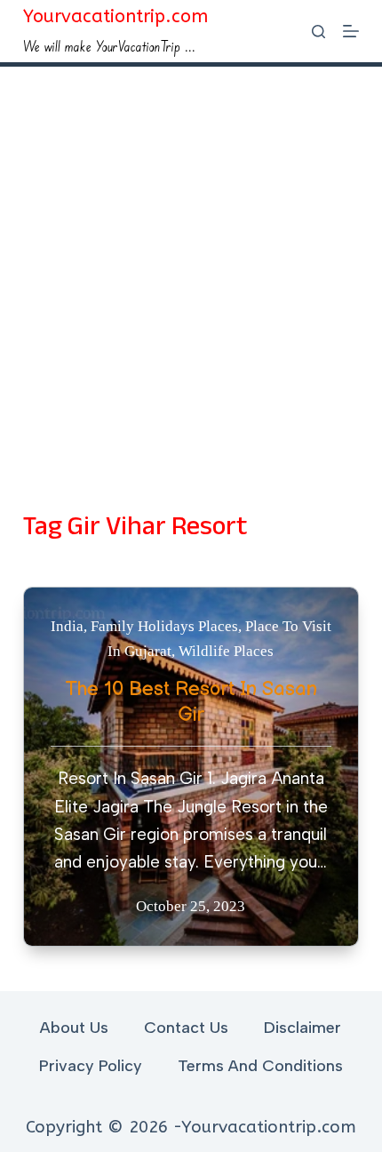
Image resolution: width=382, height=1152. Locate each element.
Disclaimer (302, 1027)
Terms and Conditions (260, 1066)
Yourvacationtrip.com (115, 16)
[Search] (318, 31)
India (67, 626)
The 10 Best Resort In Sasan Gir (191, 702)
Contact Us (186, 1027)
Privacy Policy (90, 1066)
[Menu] (351, 31)
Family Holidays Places (164, 626)
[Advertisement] (191, 267)
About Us (74, 1027)
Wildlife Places (226, 651)
